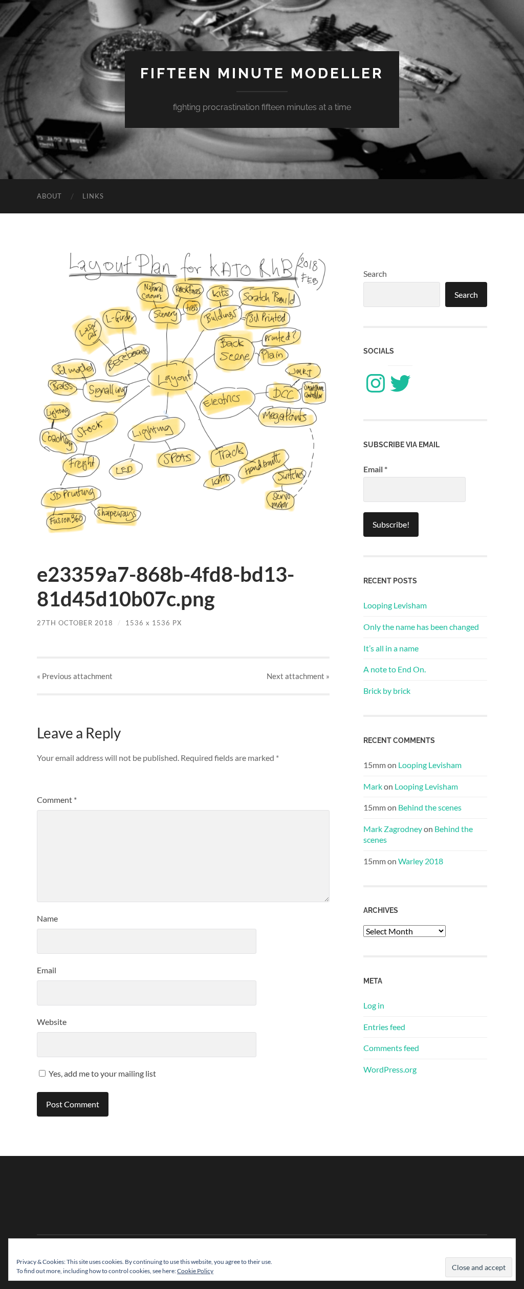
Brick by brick (386, 690)
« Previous (75, 676)
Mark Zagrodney (392, 829)
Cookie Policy (195, 1271)
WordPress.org (390, 1069)
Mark (372, 786)
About (49, 196)
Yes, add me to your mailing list (101, 1073)
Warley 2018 (420, 861)
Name (47, 918)
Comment (57, 799)
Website (52, 1021)
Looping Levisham (395, 605)
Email (46, 970)
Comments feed (391, 1048)
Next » (298, 676)
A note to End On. (394, 669)
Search (375, 273)
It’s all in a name (391, 648)
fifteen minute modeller (262, 73)
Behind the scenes (430, 807)
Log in (373, 1005)
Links (93, 196)
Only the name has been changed (421, 626)
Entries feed (384, 1027)
